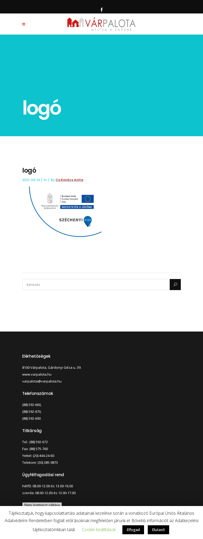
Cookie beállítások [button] (99, 529)
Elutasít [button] (158, 529)
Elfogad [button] (133, 529)
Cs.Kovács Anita (69, 180)
